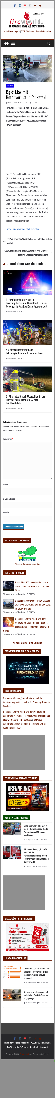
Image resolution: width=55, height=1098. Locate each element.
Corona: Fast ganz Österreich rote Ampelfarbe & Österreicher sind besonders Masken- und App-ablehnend (36, 973)
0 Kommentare (24, 103)
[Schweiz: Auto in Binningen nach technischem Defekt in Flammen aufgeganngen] (12, 998)
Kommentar (8, 439)
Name (5, 484)
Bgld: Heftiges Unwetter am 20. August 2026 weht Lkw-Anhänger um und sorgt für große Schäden (32, 605)
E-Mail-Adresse (9, 499)
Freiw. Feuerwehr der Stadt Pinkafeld (22, 229)
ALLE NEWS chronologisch (40, 1043)
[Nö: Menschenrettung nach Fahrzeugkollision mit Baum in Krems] (27, 322)
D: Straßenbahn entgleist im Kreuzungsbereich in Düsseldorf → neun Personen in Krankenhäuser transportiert (26, 303)
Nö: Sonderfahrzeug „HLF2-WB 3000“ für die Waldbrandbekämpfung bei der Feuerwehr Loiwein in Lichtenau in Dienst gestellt (36, 855)
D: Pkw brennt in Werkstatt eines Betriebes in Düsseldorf (29, 241)
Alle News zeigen (12, 31)
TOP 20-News (28, 31)
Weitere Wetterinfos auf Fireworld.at (27, 564)
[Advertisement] (24, 752)
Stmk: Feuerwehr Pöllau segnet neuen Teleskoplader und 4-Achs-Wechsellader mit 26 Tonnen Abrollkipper (36, 830)
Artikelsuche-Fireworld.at (39, 1047)
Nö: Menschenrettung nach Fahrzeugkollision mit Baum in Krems (25, 351)
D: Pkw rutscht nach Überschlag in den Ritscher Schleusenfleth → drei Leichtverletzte (26, 399)
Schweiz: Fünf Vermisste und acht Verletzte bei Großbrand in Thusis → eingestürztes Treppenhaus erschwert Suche (26, 625)
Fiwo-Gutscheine (43, 31)
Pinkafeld (34, 103)
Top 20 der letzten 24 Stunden (17, 1047)
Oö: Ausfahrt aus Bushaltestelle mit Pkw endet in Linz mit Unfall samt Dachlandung (26, 253)
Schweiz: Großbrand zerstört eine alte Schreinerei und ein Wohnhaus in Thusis (25, 724)
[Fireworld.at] (6, 43)
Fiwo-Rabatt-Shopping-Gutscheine (16, 1043)
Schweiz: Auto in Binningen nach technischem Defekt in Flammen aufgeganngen (36, 995)
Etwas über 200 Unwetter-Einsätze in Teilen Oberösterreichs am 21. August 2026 (32, 586)
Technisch (10, 85)
